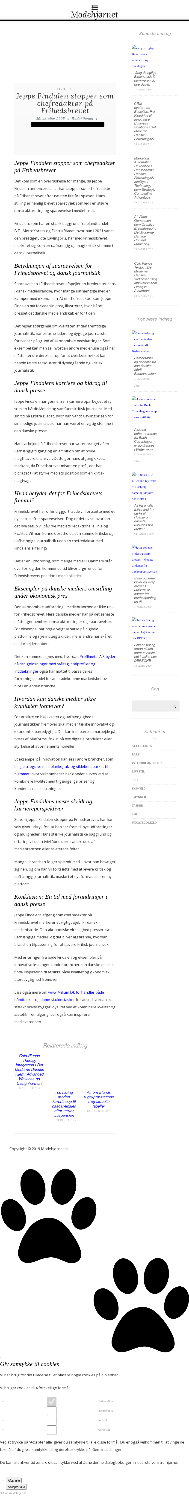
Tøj (134, 814)
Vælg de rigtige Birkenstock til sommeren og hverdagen (145, 78)
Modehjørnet (94, 14)
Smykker (139, 797)
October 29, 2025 (64, 1120)
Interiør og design (147, 763)
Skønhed (139, 788)
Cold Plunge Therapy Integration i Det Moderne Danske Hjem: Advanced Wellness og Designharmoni (29, 1069)
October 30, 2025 (98, 1111)
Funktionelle (105, 1410)
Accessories (142, 746)
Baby (136, 754)
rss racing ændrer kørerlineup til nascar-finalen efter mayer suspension (64, 1103)
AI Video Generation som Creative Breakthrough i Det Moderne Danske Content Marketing (145, 230)
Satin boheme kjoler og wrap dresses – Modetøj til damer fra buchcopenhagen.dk (145, 590)
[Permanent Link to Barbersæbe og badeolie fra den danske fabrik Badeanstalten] (144, 351)
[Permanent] (64, 1086)
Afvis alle (14, 1480)
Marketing (104, 1429)
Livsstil (65, 89)
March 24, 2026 (29, 1088)
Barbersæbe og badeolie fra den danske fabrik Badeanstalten (145, 365)
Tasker (137, 805)
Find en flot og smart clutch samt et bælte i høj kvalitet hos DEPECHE (145, 652)
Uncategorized (144, 822)
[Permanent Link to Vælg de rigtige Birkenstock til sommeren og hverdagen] (144, 66)
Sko (135, 780)
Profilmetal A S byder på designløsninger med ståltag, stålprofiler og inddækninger (64, 664)
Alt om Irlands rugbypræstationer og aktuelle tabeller (99, 1099)
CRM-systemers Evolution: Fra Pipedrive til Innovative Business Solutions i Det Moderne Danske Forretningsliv (145, 121)
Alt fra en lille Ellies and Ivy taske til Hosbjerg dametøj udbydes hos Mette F (144, 517)
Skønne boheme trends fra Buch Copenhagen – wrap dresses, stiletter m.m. (145, 439)
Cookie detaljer (13, 1493)
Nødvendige (105, 1401)
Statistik (102, 1420)
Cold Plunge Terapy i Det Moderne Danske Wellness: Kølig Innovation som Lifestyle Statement (145, 277)
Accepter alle (16, 1486)
